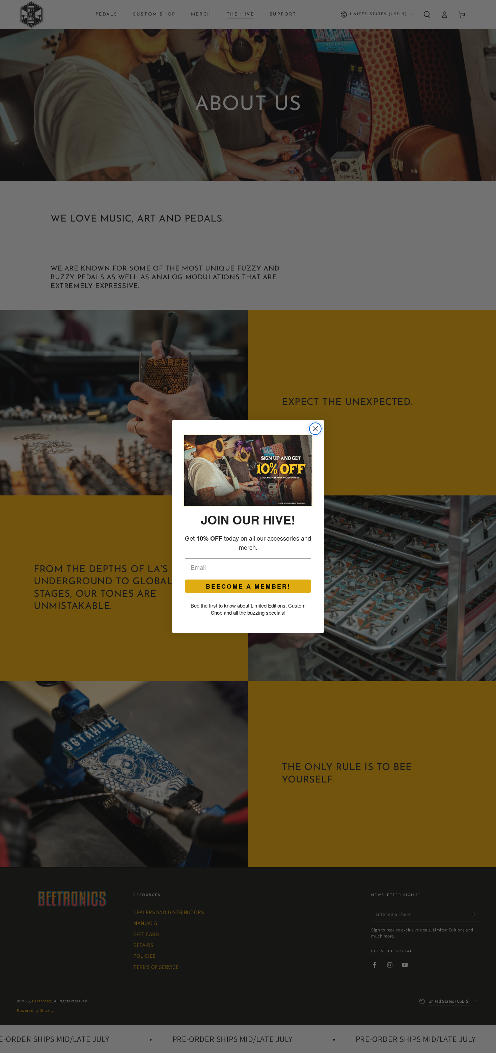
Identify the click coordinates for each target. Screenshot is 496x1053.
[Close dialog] (315, 429)
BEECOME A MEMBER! (248, 586)
